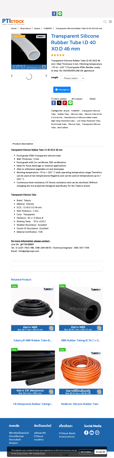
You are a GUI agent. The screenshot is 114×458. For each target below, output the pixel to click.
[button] (104, 21)
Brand (67, 110)
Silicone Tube (77, 114)
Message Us (63, 89)
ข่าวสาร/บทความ (67, 436)
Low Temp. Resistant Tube (89, 120)
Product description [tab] (23, 143)
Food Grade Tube (59, 124)
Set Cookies (86, 451)
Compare (78, 98)
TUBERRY (75, 110)
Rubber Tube (63, 114)
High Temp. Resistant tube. (63, 120)
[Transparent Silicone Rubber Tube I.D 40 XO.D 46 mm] (29, 52)
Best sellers (63, 127)
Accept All (100, 451)
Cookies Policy (39, 453)
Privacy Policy (22, 453)
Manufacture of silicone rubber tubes (81, 117)
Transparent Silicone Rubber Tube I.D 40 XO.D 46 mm (36, 150)
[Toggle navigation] (110, 22)
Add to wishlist (60, 98)
